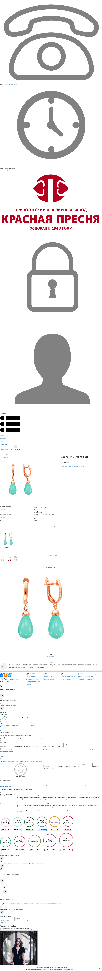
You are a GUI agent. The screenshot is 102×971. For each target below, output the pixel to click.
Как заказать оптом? (66, 466)
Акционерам (29, 678)
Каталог (2, 435)
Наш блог (52, 679)
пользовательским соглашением (66, 749)
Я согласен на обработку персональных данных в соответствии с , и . (47, 750)
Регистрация (3, 413)
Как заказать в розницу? (78, 466)
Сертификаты (3, 444)
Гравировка (72, 678)
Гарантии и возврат (49, 676)
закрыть (30, 717)
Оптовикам (3, 443)
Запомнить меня (5, 727)
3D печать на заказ (66, 679)
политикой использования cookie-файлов (60, 969)
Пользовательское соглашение (86, 678)
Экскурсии (63, 675)
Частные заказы (65, 678)
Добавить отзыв (4, 791)
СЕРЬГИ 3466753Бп (6, 648)
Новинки (2, 440)
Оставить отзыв (51, 656)
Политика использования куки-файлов (89, 678)
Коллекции (3, 438)
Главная (2, 449)
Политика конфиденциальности (86, 675)
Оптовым (52, 675)
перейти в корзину (5, 693)
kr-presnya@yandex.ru (5, 683)
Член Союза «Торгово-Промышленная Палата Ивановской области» (33, 682)
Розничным (46, 675)
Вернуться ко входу (46, 739)
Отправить (2, 729)
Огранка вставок (70, 676)
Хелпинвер (29, 679)
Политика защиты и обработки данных (89, 675)
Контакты (33, 676)
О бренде (28, 675)
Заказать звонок (13, 84)
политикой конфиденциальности (47, 749)
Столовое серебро (5, 436)
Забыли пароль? (15, 727)
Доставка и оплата (48, 678)
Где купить (2, 441)
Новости (28, 676)
